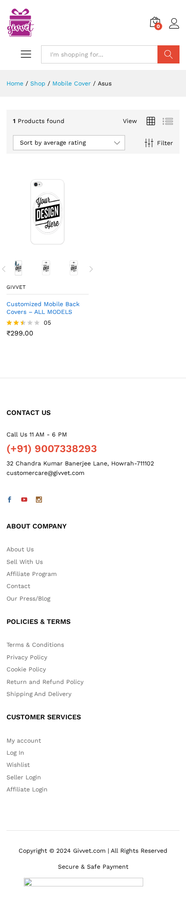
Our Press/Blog (28, 598)
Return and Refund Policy (44, 681)
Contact (18, 585)
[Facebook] (9, 500)
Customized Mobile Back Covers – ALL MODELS (43, 308)
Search (168, 54)
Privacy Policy (26, 657)
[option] (20, 268)
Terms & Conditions (35, 644)
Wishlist (18, 764)
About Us (20, 549)
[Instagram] (39, 500)
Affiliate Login (27, 789)
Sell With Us (24, 561)
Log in (174, 28)
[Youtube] (24, 500)
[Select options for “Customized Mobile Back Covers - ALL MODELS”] (37, 247)
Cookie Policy (26, 669)
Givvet (16, 287)
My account (23, 740)
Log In (15, 752)
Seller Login (23, 777)
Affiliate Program (31, 573)
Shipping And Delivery (38, 693)
